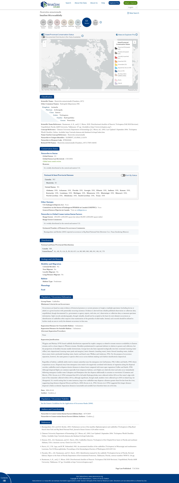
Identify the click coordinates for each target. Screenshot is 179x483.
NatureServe (86, 478)
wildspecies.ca (82, 210)
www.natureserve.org (95, 476)
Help (103, 3)
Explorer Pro (114, 3)
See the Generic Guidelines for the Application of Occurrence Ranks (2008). (67, 403)
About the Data (81, 3)
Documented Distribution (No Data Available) (62, 37)
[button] (44, 42)
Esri (136, 90)
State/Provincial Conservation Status (59, 34)
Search (68, 3)
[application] (89, 65)
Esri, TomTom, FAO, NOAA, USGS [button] (51, 90)
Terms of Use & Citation (101, 478)
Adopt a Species (130, 3)
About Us (94, 3)
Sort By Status (131, 175)
